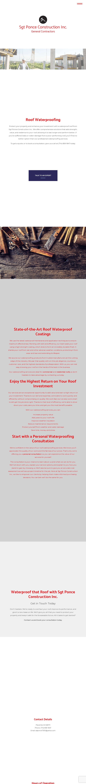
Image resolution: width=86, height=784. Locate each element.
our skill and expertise (41, 400)
